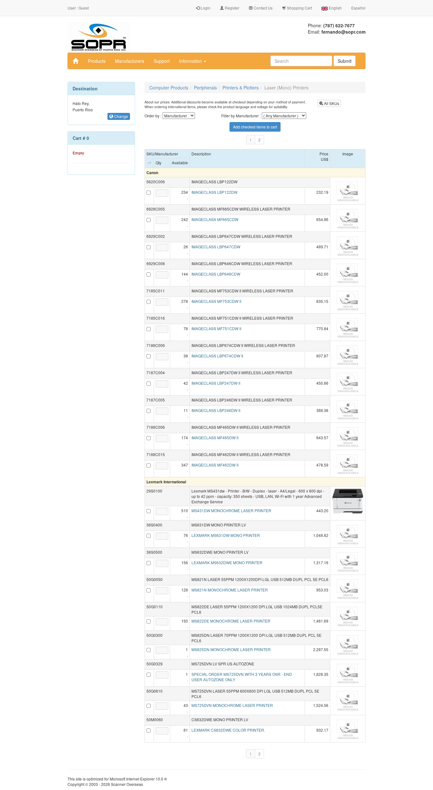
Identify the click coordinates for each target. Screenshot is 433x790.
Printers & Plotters (241, 87)
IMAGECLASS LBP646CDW (215, 274)
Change (120, 116)
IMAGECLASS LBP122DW (214, 192)
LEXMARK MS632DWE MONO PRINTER (226, 562)
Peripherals (205, 87)
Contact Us (263, 7)
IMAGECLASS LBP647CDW (215, 246)
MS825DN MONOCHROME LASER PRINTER (231, 649)
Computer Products (168, 87)
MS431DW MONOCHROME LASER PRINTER (231, 510)
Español (358, 7)
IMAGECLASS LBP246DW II (215, 410)
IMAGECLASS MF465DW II (214, 437)
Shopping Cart (299, 7)
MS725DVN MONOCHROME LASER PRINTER (232, 705)
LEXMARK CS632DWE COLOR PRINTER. (228, 730)
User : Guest (78, 7)
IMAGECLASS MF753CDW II (216, 301)
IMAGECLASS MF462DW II (214, 464)
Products (97, 61)
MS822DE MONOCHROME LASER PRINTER (230, 621)
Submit (345, 61)
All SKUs (331, 103)
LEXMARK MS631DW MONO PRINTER (225, 535)
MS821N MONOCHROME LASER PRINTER (229, 589)
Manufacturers (129, 61)
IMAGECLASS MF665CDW (214, 219)
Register (231, 7)
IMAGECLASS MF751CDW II (216, 328)
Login (205, 7)
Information (191, 61)
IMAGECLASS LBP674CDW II (217, 355)
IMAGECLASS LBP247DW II (215, 383)
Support (162, 61)
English (335, 7)
